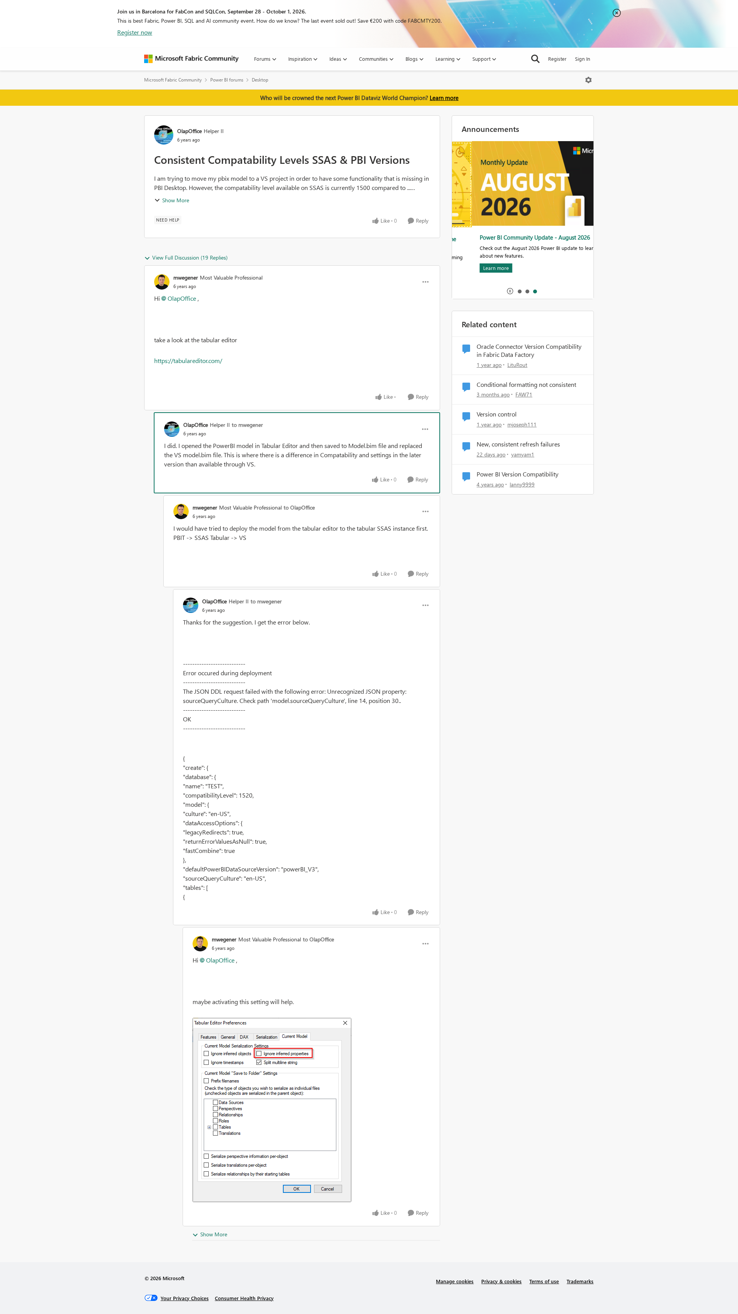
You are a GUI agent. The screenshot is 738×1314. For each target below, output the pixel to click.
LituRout (517, 364)
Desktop (260, 80)
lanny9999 (522, 484)
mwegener (185, 277)
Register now (134, 32)
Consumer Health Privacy (244, 1298)
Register (557, 58)
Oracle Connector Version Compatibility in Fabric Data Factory (529, 350)
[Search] (535, 58)
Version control (497, 414)
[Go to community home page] (191, 59)
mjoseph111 (522, 424)
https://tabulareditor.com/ (188, 360)
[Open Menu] (588, 80)
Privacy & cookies (501, 1281)
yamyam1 (522, 454)
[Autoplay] (510, 291)
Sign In (582, 58)
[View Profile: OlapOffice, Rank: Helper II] (163, 135)
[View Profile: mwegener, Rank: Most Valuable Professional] (162, 282)
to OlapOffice (299, 507)
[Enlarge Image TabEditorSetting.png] (272, 1110)
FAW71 (523, 394)
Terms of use (544, 1281)
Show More (175, 200)
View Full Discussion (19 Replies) (190, 257)
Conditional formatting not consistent (526, 384)
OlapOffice (189, 131)
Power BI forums (226, 80)
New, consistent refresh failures (518, 444)
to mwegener (247, 424)
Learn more (444, 98)
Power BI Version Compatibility (517, 474)
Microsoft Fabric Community (173, 80)
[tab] (519, 291)
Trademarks (580, 1281)
